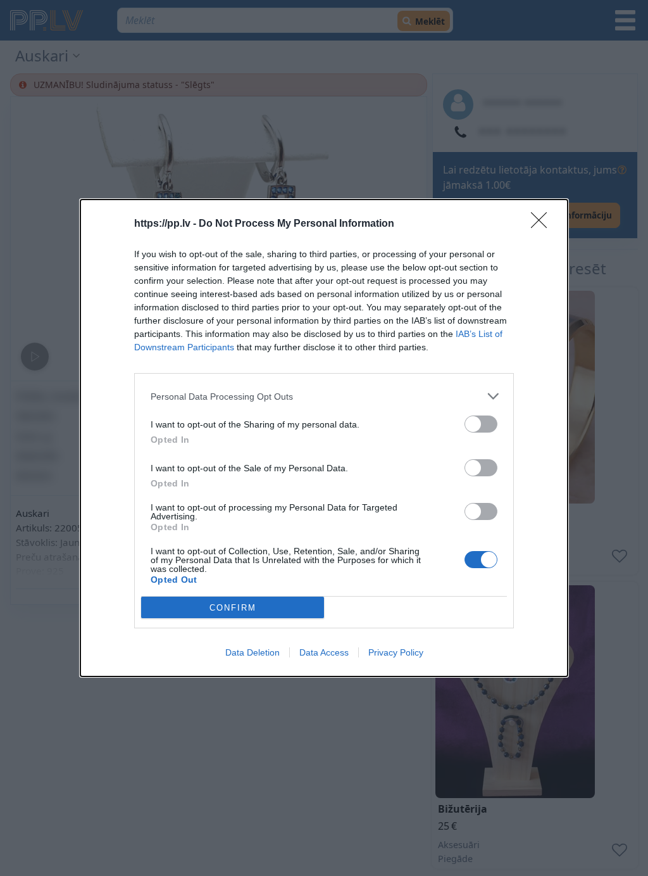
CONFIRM (232, 608)
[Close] (543, 224)
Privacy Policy (395, 652)
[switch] (480, 424)
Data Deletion (252, 652)
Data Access (324, 652)
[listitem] (324, 396)
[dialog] (324, 438)
